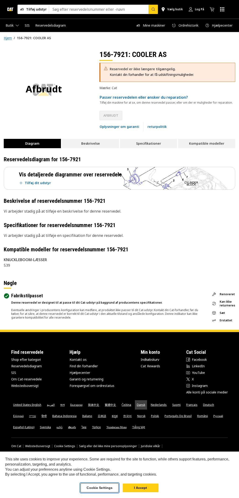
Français (191, 405)
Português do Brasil (178, 416)
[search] (153, 9)
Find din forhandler (84, 366)
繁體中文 (110, 405)
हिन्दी (44, 416)
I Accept (140, 488)
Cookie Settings (64, 446)
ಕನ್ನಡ (115, 416)
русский (218, 416)
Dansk (141, 405)
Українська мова (116, 427)
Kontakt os (78, 359)
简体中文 (93, 405)
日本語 (102, 416)
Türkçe (96, 427)
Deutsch (208, 405)
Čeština (126, 405)
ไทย (83, 427)
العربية (51, 405)
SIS (13, 372)
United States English (27, 405)
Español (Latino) (23, 427)
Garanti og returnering (86, 379)
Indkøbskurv (150, 359)
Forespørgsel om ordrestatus (92, 385)
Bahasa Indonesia (64, 416)
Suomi (176, 405)
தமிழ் (59, 427)
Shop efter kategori (26, 359)
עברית (32, 416)
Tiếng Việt (138, 427)
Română (202, 416)
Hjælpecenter (80, 372)
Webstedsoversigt (25, 385)
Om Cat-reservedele (26, 379)
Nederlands (159, 405)
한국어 (127, 416)
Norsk (141, 416)
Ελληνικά (18, 416)
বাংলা (62, 405)
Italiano (87, 416)
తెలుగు (72, 427)
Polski (155, 416)
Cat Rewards (150, 366)
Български (76, 405)
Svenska (45, 427)
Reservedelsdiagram (26, 366)
